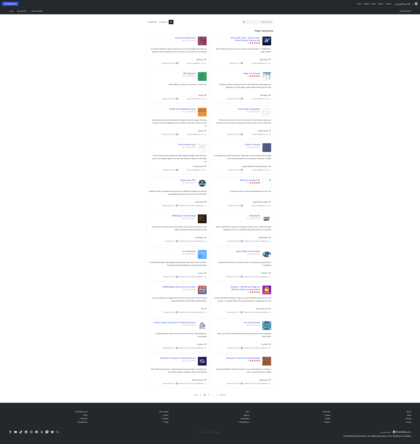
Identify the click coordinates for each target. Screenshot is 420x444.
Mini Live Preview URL (250, 180)
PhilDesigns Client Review (184, 216)
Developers (245, 418)
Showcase (326, 412)
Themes (327, 415)
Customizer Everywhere (249, 109)
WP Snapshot (189, 73)
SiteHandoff (254, 216)
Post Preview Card (187, 144)
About (409, 412)
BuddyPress (82, 422)
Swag (165, 422)
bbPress (84, 418)
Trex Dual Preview (251, 322)
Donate (164, 418)
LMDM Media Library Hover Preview (179, 287)
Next (195, 395)
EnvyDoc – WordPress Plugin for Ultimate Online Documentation (245, 288)
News (409, 415)
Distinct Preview (252, 144)
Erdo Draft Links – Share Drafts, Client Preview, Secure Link (245, 39)
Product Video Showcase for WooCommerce (175, 322)
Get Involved (163, 412)
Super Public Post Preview (248, 251)
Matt (85, 415)
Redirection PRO (188, 180)
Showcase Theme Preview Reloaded (243, 358)
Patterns (327, 422)
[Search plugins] (244, 22)
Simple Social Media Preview (182, 109)
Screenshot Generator (185, 38)
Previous (223, 395)
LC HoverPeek (189, 251)
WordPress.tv (243, 422)
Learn (247, 412)
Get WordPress (10, 4)
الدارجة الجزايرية (385, 432)
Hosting (408, 418)
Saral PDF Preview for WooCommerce (178, 358)
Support (246, 415)
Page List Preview (251, 73)
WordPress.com (81, 412)
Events (166, 415)
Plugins (327, 418)
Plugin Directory (405, 11)
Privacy (408, 422)
